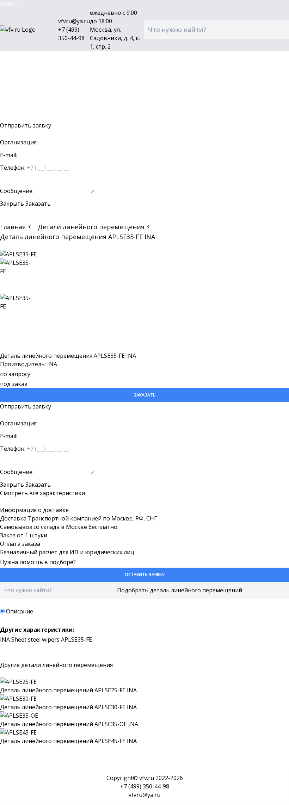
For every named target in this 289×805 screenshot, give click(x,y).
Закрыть (12, 203)
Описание (19, 611)
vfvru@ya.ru (74, 21)
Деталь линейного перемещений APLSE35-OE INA (69, 724)
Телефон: (12, 167)
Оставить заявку (23, 117)
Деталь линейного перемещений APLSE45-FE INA (68, 741)
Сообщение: (16, 191)
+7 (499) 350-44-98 (144, 786)
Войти (9, 4)
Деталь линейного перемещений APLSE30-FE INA (68, 707)
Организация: (19, 142)
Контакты (13, 100)
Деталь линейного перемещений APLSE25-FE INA (68, 690)
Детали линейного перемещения (91, 227)
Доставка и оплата (26, 83)
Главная (13, 227)
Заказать (38, 203)
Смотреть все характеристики (42, 493)
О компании (17, 91)
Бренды (10, 75)
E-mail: (8, 155)
